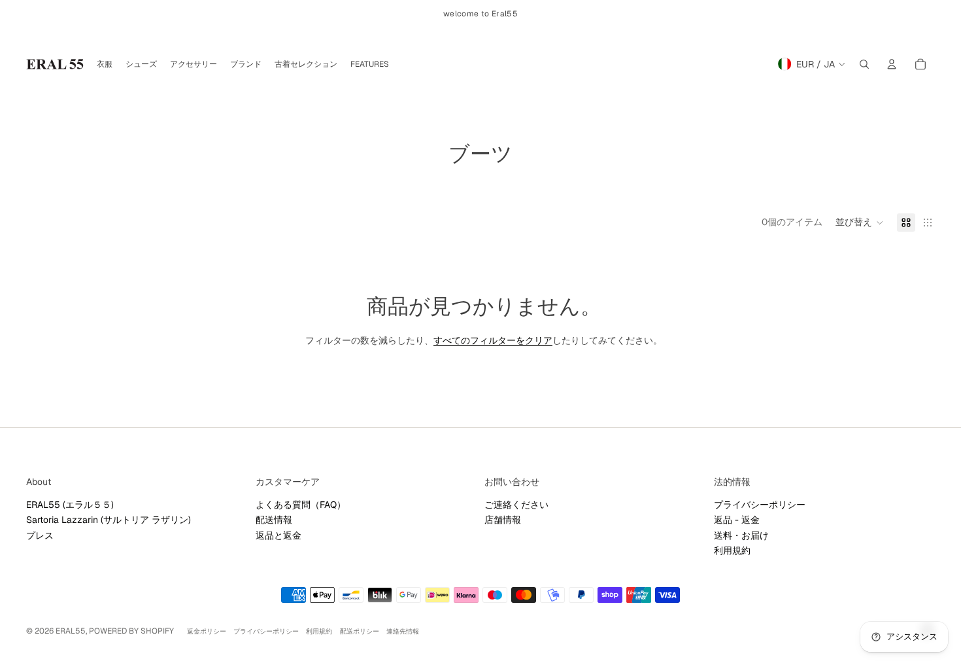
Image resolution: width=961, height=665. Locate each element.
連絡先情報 (402, 631)
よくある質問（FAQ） (301, 505)
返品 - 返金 (737, 520)
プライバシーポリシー (759, 505)
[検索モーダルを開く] (864, 64)
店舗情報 (502, 520)
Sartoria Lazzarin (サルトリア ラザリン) (108, 520)
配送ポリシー (359, 631)
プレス (40, 535)
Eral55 (71, 631)
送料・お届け (741, 535)
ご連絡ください (516, 505)
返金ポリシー (206, 631)
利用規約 (732, 550)
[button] (859, 222)
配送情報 (274, 520)
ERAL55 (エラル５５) (70, 505)
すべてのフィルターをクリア (492, 340)
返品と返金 (278, 535)
